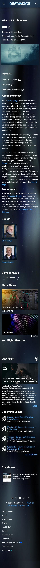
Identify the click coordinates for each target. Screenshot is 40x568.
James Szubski (28, 388)
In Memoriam (7, 519)
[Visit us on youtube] (20, 498)
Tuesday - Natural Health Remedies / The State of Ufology (21, 438)
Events (4, 523)
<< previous (7, 311)
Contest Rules (7, 547)
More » (35, 406)
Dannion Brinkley (27, 36)
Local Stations (7, 511)
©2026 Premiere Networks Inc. (21, 504)
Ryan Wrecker (17, 386)
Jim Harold (25, 451)
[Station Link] (20, 4)
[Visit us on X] (16, 498)
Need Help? (6, 527)
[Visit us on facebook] (12, 498)
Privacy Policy (7, 535)
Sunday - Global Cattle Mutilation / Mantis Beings (20, 418)
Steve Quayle (14, 36)
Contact (5, 531)
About (4, 515)
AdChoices (6, 550)
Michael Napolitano (14, 431)
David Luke (25, 421)
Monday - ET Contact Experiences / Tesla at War (21, 428)
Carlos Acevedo (15, 388)
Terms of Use (7, 539)
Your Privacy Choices (10, 543)
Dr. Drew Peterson (14, 441)
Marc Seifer (28, 431)
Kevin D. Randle (29, 441)
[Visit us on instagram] (23, 498)
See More (9, 278)
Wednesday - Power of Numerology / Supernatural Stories (21, 448)
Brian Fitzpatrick (13, 421)
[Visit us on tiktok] (27, 498)
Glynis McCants (13, 451)
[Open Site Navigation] (3, 4)
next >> (34, 336)
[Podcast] (36, 359)
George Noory (16, 32)
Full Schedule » (31, 455)
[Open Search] (36, 4)
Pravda (4, 163)
